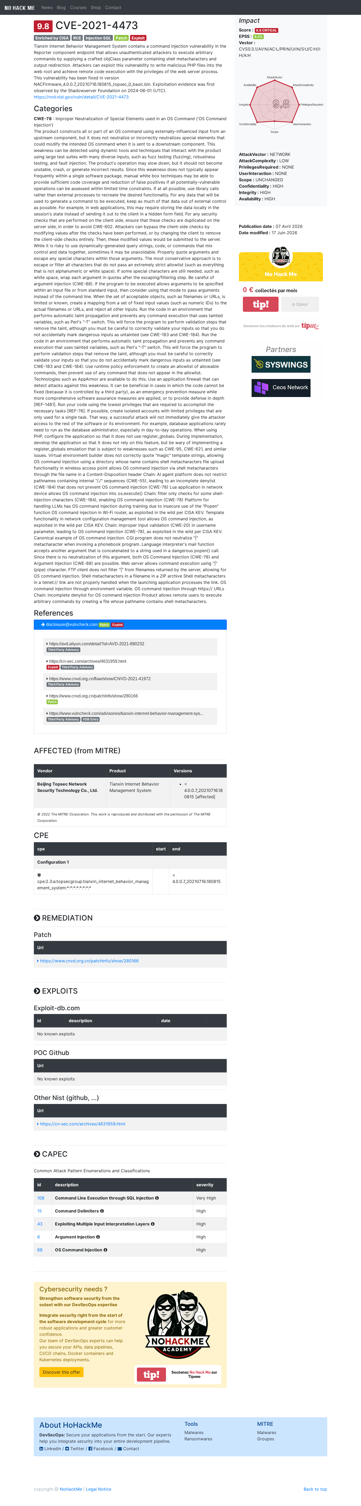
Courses (78, 7)
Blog (61, 7)
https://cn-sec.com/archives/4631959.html (87, 661)
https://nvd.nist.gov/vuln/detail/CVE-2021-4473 (81, 97)
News (47, 7)
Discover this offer (61, 1372)
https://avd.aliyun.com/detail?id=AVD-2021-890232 (96, 644)
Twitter (77, 1448)
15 (39, 1211)
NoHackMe (71, 1489)
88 (40, 1249)
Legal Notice (98, 1489)
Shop (96, 7)
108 (40, 1198)
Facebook (103, 1448)
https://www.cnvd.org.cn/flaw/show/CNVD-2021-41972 (99, 679)
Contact (113, 7)
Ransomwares (198, 1438)
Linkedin (52, 1448)
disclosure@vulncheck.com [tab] (83, 624)
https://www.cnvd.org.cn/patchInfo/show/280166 (93, 696)
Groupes (265, 1438)
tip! (151, 1375)
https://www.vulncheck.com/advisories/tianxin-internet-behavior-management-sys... (125, 713)
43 (40, 1224)
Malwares (193, 1432)
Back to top (315, 1489)
